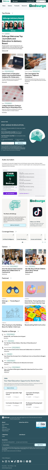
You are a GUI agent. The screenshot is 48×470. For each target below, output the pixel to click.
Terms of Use (16, 147)
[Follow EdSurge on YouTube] (24, 461)
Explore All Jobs (10, 388)
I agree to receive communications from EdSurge (11, 150)
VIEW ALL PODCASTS (14, 225)
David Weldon (4, 112)
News (3, 5)
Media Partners (5, 430)
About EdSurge (5, 424)
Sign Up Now (20, 143)
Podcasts (16, 5)
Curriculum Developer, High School (33, 393)
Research (24, 5)
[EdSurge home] (6, 1)
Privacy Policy (22, 147)
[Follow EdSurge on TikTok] (15, 461)
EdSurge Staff (5, 50)
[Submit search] (45, 1)
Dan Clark (26, 83)
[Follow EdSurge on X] (9, 461)
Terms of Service (10, 465)
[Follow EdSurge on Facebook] (21, 461)
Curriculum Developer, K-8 (14, 403)
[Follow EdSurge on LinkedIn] (18, 461)
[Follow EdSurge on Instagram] (6, 461)
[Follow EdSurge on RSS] (3, 461)
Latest (3, 436)
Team (3, 425)
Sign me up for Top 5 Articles (20, 140)
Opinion (10, 5)
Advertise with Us (23, 422)
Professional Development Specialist (34, 403)
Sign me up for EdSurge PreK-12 (8, 140)
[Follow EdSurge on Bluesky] (12, 461)
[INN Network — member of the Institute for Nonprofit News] (41, 425)
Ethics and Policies (6, 429)
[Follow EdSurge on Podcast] (30, 461)
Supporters (4, 427)
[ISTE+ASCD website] (15, 1)
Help (15, 465)
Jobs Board (22, 434)
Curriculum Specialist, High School (14, 393)
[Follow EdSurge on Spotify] (27, 461)
